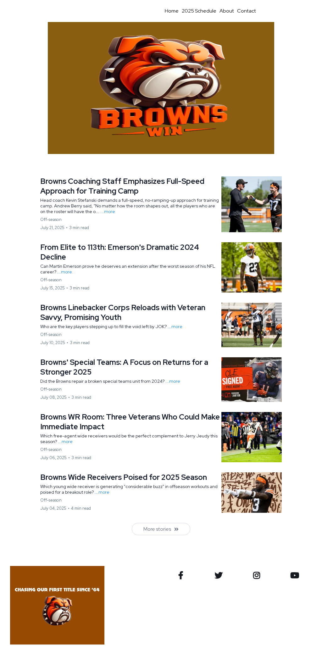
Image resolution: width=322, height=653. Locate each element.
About (226, 11)
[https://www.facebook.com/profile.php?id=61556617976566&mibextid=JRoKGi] (182, 575)
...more (107, 211)
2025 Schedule (199, 11)
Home (172, 11)
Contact (246, 11)
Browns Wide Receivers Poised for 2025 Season (123, 477)
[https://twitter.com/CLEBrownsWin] (220, 575)
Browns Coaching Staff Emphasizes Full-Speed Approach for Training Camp (122, 186)
